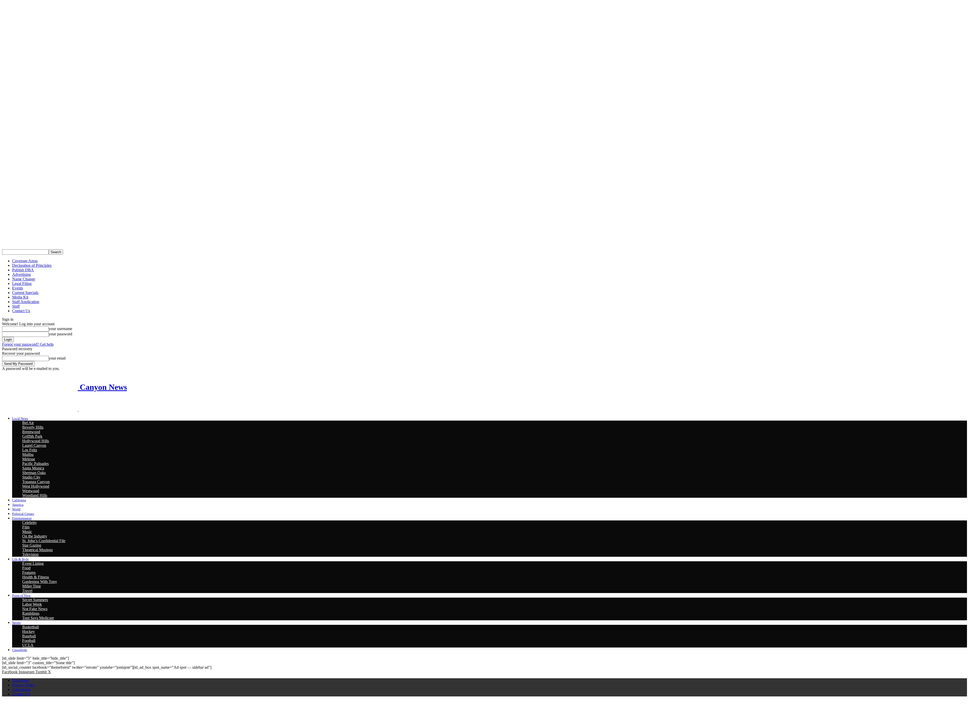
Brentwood (31, 432)
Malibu (28, 454)
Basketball (30, 627)
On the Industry (34, 536)
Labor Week (32, 604)
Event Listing (33, 563)
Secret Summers (35, 600)
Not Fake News (34, 609)
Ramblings (30, 613)
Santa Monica (33, 468)
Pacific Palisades (35, 463)
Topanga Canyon (36, 482)
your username (60, 329)
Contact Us (21, 311)
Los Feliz (29, 450)
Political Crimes (23, 514)
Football (28, 640)
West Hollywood (35, 486)
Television (30, 554)
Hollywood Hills (35, 441)
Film (26, 527)
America (17, 505)
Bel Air (28, 423)
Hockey (28, 631)
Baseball (29, 636)
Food (26, 568)
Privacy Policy (23, 685)
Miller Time (31, 586)
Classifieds (19, 650)
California (19, 500)
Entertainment (22, 518)
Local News (20, 418)
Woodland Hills (34, 495)
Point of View (21, 595)
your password (60, 334)
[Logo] (40, 409)
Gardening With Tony (39, 581)
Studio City (31, 477)
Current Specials (25, 292)
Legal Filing (22, 283)
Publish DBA (23, 270)
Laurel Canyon (34, 445)
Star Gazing (31, 545)
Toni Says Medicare (38, 618)
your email (57, 358)
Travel (27, 591)
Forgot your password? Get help (27, 344)
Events (17, 288)
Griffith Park (32, 436)
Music (27, 532)
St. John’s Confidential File (43, 541)
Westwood (30, 491)
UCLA (28, 645)
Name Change (23, 279)
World (16, 509)
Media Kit (20, 297)
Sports (16, 623)
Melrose (28, 459)
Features (29, 572)
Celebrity (29, 522)
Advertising (21, 274)
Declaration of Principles (31, 265)
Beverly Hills (32, 427)
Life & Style (20, 559)
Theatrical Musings (37, 550)
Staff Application (25, 302)
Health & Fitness (35, 577)
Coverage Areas (25, 261)
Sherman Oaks (34, 473)
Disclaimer (20, 680)
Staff (16, 306)
